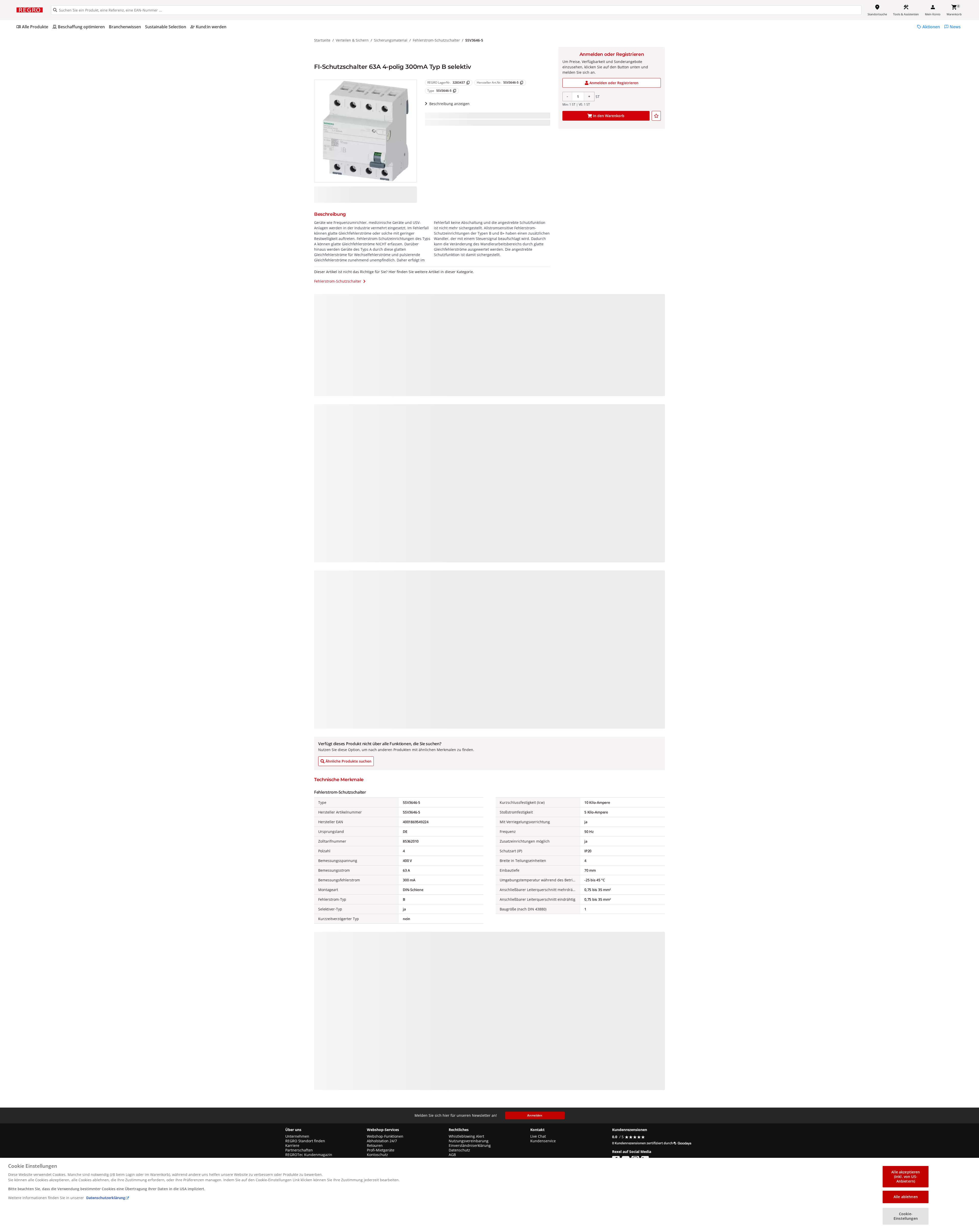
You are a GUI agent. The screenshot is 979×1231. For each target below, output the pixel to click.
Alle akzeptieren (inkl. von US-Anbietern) (905, 1177)
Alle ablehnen (906, 1196)
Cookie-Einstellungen (906, 1216)
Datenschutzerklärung (105, 1197)
